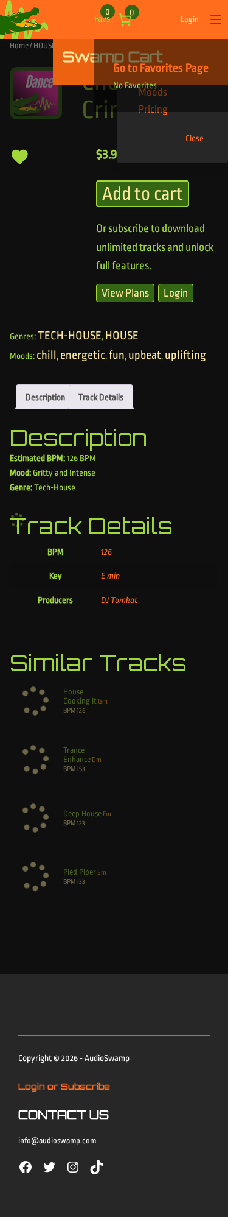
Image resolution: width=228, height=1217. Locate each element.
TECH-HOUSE (70, 335)
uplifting (185, 355)
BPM (69, 710)
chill (46, 355)
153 (81, 769)
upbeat (144, 355)
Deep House (82, 813)
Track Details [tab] (100, 397)
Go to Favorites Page (161, 68)
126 (106, 552)
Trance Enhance (77, 755)
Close (194, 138)
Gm (103, 701)
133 (81, 882)
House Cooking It (80, 696)
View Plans (125, 293)
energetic (82, 355)
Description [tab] (45, 397)
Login (190, 19)
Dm (97, 760)
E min (110, 575)
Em (101, 873)
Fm (107, 814)
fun (117, 355)
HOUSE (44, 45)
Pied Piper (79, 872)
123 (81, 823)
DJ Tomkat (119, 600)
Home (19, 45)
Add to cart (142, 193)
